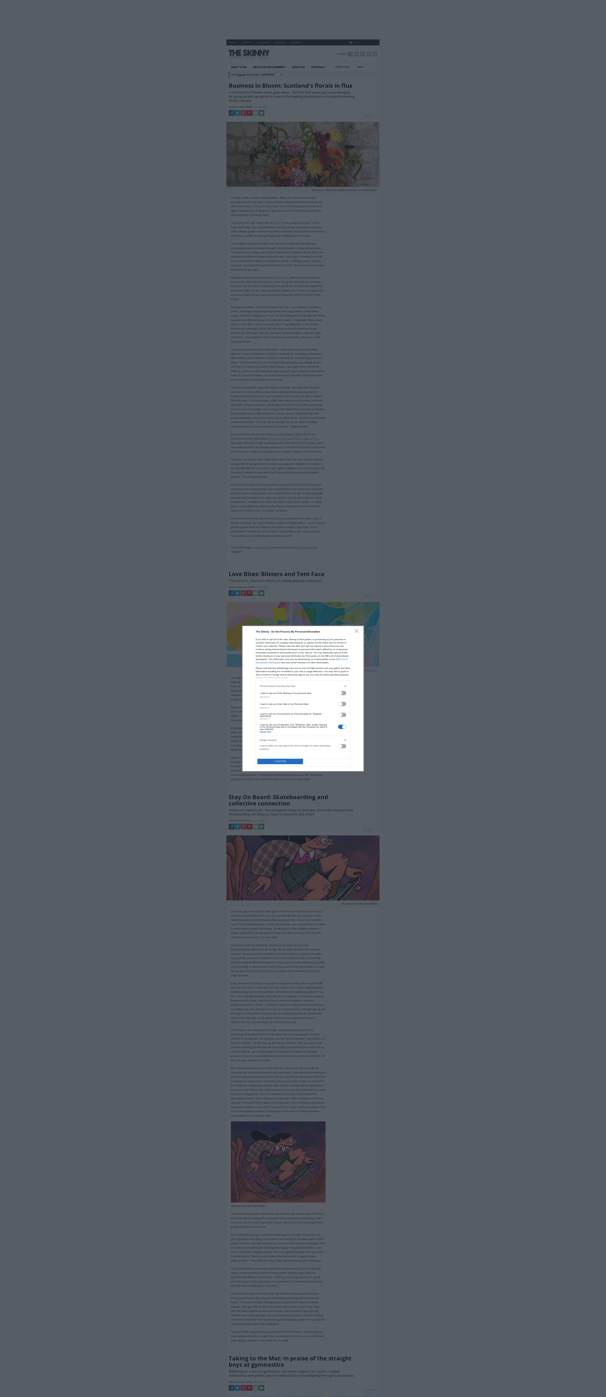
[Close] (358, 632)
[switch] (342, 693)
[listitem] (303, 686)
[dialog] (303, 698)
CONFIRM (280, 761)
